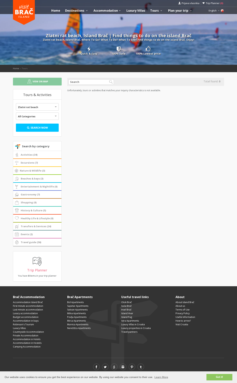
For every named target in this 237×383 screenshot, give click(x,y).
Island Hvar (127, 313)
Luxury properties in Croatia (136, 328)
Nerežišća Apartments (79, 328)
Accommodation (106, 11)
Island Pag (126, 317)
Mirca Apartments (76, 320)
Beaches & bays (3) (32, 178)
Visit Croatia (182, 324)
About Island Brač (185, 302)
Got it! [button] (219, 377)
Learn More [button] (161, 377)
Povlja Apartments (76, 317)
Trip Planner (214, 3)
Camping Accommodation (27, 346)
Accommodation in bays (26, 320)
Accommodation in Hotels (26, 339)
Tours (154, 11)
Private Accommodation (25, 335)
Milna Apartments (76, 313)
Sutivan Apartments (77, 309)
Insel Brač (126, 309)
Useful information (185, 317)
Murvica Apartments (77, 324)
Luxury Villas (135, 11)
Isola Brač (126, 306)
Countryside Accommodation (28, 331)
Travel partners (129, 331)
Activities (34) (29, 154)
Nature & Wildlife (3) (32, 170)
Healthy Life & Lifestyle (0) (37, 218)
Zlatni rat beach (28, 107)
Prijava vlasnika (190, 3)
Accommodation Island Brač (28, 302)
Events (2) (27, 234)
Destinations (75, 11)
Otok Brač (126, 302)
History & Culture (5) (33, 210)
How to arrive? (183, 320)
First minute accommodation (28, 306)
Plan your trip (178, 11)
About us (180, 306)
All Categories (26, 116)
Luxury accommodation (25, 313)
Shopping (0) (28, 202)
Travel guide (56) (31, 242)
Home (55, 11)
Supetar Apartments (77, 306)
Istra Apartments (130, 320)
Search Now (39, 127)
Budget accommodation (26, 317)
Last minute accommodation (28, 309)
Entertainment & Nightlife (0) (39, 186)
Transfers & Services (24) (36, 226)
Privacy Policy (183, 313)
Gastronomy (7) (30, 194)
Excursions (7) (29, 162)
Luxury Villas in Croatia (133, 324)
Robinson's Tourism (23, 324)
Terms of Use (183, 309)
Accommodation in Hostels (27, 343)
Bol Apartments (75, 302)
